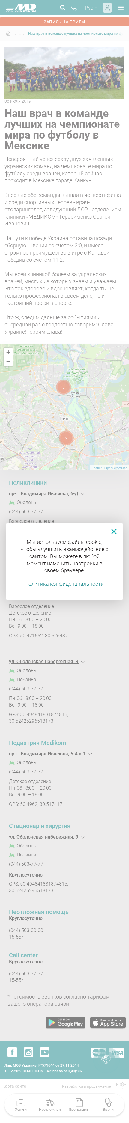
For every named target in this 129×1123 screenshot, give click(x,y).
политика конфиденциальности (65, 584)
